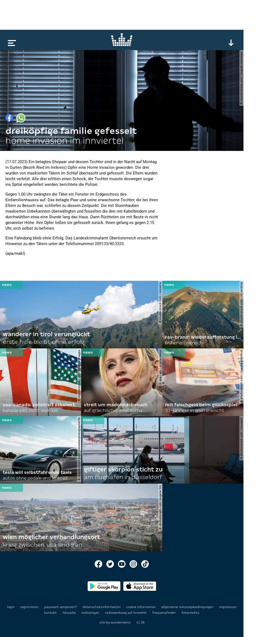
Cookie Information (141, 607)
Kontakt (51, 613)
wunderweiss (121, 622)
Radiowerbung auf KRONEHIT (126, 613)
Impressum (227, 607)
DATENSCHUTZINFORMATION (102, 607)
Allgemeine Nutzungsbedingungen (187, 607)
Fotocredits (190, 613)
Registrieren (29, 607)
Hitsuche (69, 613)
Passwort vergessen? (60, 607)
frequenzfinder (164, 613)
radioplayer (90, 613)
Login (10, 607)
